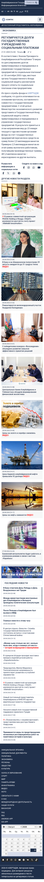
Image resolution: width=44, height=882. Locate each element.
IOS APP (4, 822)
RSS (3, 816)
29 (35, 850)
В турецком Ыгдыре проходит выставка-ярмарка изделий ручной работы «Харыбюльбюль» (21, 657)
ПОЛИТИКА (6, 756)
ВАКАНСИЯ (6, 808)
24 (6, 850)
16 (41, 843)
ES (17, 11)
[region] (23, 664)
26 (18, 850)
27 (23, 850)
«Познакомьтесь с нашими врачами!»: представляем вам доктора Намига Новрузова (21, 722)
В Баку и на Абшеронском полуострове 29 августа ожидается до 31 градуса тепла (21, 264)
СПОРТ (4, 776)
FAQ (3, 812)
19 (18, 847)
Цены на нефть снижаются (17, 515)
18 (12, 847)
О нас (4, 799)
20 (23, 847)
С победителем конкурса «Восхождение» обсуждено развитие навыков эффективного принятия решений (20, 348)
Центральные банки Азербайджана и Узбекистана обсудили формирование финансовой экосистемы (19, 392)
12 (18, 843)
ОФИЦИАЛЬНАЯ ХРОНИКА (12, 750)
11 (12, 843)
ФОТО (3, 792)
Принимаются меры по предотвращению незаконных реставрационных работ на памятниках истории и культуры (21, 734)
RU (5, 11)
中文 (26, 11)
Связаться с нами (10, 796)
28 (29, 850)
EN (8, 11)
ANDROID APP (7, 819)
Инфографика (8, 785)
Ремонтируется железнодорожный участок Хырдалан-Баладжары (21, 306)
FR (14, 11)
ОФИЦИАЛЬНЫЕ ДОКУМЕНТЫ (14, 753)
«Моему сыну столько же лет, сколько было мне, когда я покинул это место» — (20, 645)
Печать (20, 52)
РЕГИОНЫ (5, 762)
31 (6, 854)
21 (29, 847)
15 (35, 843)
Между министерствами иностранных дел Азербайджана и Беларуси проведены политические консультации (21, 600)
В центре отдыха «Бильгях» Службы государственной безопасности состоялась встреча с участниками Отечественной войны (19, 632)
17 (6, 847)
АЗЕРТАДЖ (33, 93)
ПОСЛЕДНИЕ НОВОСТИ (16, 583)
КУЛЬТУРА (5, 769)
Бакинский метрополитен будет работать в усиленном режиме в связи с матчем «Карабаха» (21, 556)
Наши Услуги (7, 805)
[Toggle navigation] (39, 19)
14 (29, 843)
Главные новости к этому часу (16, 621)
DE (12, 11)
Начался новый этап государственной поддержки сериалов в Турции (20, 711)
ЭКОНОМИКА (9, 30)
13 (23, 843)
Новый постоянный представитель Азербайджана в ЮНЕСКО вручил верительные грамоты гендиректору (19, 699)
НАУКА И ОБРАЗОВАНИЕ (11, 773)
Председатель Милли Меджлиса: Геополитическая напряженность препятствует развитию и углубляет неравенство (19, 671)
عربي (21, 11)
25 (12, 850)
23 (41, 847)
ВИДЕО (4, 788)
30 (41, 850)
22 (35, 847)
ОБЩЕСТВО (6, 766)
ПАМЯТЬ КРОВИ (8, 782)
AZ (2, 11)
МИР (3, 779)
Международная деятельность (16, 802)
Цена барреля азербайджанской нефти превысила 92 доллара (19, 475)
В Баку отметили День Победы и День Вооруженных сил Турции (20, 589)
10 (6, 843)
